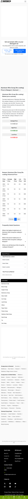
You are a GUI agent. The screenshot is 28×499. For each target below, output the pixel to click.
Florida (22, 379)
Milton (23, 421)
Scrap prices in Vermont (7, 366)
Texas (17, 403)
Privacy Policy (7, 492)
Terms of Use (15, 492)
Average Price (9, 180)
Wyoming (18, 408)
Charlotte (19, 414)
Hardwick (3, 419)
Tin (2, 320)
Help (5, 461)
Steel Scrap (4, 317)
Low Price (20, 180)
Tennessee (12, 403)
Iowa (22, 382)
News (14, 498)
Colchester (3, 416)
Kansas (3, 385)
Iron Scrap (3, 299)
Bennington (3, 414)
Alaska (2, 377)
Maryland (3, 387)
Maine (20, 385)
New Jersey (4, 395)
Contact (24, 498)
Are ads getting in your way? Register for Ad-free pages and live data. (14, 358)
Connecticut (10, 379)
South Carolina (20, 400)
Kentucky (9, 385)
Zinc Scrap (3, 323)
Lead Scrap (4, 302)
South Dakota (4, 403)
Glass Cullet (4, 296)
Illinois (12, 382)
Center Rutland (11, 414)
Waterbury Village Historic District (9, 371)
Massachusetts (11, 387)
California (20, 377)
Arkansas (14, 377)
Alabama (20, 374)
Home (3, 498)
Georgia (3, 382)
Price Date (4, 180)
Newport (17, 368)
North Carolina (18, 395)
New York (11, 395)
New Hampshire (17, 392)
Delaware (17, 379)
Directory (19, 498)
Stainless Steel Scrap (6, 314)
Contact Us (6, 456)
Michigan (19, 387)
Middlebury (11, 421)
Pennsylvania (4, 400)
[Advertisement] (14, 21)
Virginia (9, 405)
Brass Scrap (4, 286)
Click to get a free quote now (19, 51)
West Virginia (4, 408)
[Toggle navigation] (25, 1)
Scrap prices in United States (8, 374)
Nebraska (3, 392)
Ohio (10, 397)
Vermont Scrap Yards (6, 411)
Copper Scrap (4, 289)
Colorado (3, 379)
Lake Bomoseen (18, 419)
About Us (6, 453)
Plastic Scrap (4, 311)
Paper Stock (4, 308)
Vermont (3, 405)
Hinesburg (9, 419)
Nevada (9, 392)
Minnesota (3, 390)
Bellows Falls (17, 411)
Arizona (8, 377)
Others (3, 305)
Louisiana (15, 385)
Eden (9, 416)
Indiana (18, 382)
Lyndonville (4, 421)
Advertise (6, 458)
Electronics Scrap (5, 292)
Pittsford (23, 368)
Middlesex (3, 368)
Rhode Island (12, 400)
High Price (15, 180)
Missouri (18, 390)
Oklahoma (15, 397)
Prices (8, 498)
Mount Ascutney (5, 424)
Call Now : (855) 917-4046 (8, 51)
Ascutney (17, 366)
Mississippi (11, 390)
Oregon (21, 397)
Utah (22, 403)
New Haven (11, 368)
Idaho (8, 382)
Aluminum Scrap (5, 283)
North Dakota (4, 397)
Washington (15, 405)
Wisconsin (11, 408)
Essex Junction (16, 416)
